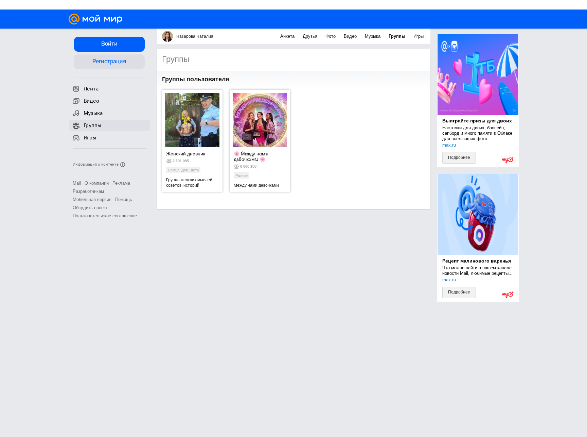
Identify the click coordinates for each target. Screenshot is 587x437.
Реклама (121, 183)
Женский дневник (185, 153)
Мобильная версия (92, 199)
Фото (331, 36)
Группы (398, 36)
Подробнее (459, 157)
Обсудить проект (90, 207)
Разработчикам (88, 191)
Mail (77, 183)
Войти (109, 43)
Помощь (123, 199)
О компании (97, 183)
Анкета (288, 36)
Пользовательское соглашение (105, 215)
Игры (418, 36)
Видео (351, 36)
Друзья (311, 36)
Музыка (373, 36)
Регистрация (109, 61)
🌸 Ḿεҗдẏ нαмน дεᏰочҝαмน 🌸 (251, 156)
